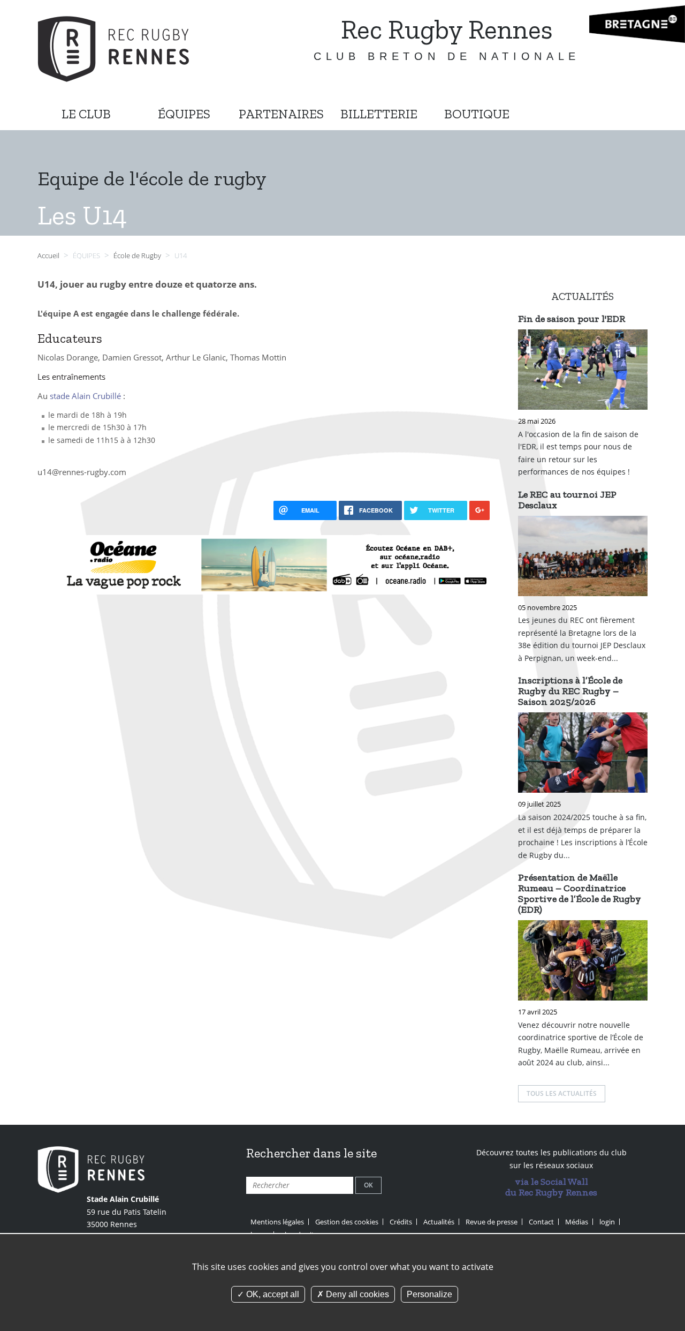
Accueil (48, 255)
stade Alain (71, 396)
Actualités (438, 1222)
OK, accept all (271, 1294)
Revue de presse (491, 1222)
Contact (541, 1222)
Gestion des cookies (346, 1222)
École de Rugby (138, 255)
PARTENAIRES (281, 114)
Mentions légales (277, 1222)
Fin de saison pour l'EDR (571, 319)
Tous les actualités (562, 1093)
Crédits (401, 1222)
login (607, 1222)
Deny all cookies (356, 1294)
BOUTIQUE (476, 114)
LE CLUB (86, 114)
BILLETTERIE (378, 114)
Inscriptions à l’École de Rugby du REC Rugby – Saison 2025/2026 (570, 691)
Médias (576, 1222)
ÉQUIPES (184, 114)
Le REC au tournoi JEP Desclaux (567, 499)
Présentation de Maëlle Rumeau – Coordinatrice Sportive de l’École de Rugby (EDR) (579, 893)
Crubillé (107, 396)
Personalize (429, 1294)
